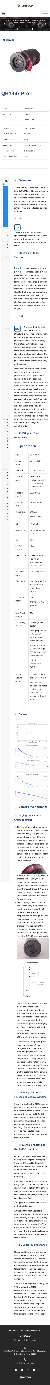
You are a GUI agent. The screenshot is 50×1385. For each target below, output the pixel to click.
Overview (7, 238)
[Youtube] (34, 1370)
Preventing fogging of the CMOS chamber (8, 768)
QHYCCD (25, 1335)
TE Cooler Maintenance (8, 850)
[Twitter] (22, 1370)
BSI (8, 332)
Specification (7, 433)
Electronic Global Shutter (8, 291)
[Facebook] (16, 1370)
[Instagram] (28, 1370)
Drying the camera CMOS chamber (8, 561)
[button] (3, 13)
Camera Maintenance (7, 494)
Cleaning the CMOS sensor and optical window (8, 659)
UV (8, 252)
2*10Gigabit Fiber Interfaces (8, 377)
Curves (8, 458)
